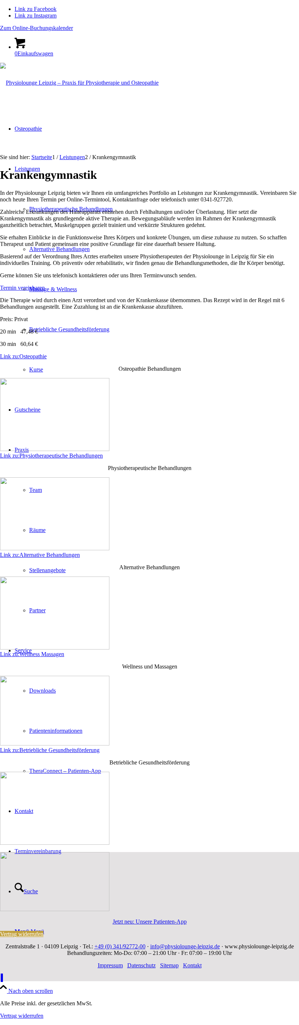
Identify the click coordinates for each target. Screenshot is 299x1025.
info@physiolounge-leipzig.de (185, 946)
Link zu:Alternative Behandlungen (40, 555)
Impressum (110, 965)
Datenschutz (141, 965)
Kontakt (192, 965)
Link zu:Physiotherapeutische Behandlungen (51, 455)
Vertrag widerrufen (21, 1016)
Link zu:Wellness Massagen (32, 654)
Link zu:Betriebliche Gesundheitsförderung (50, 750)
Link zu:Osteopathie (23, 356)
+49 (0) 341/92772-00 (119, 946)
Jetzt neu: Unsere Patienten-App (150, 921)
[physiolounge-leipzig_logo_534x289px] (79, 83)
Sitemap (169, 965)
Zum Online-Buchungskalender (36, 28)
